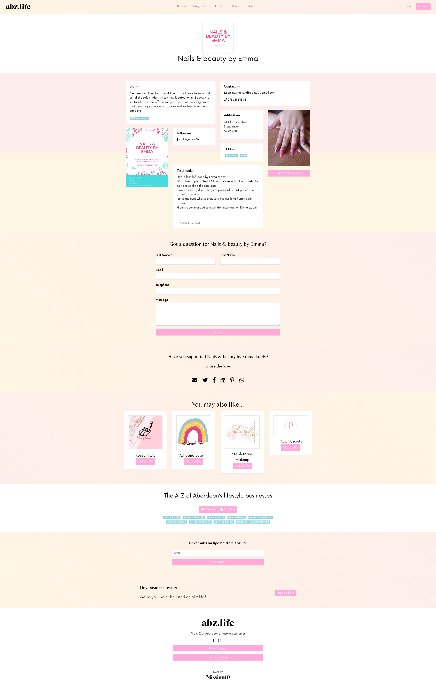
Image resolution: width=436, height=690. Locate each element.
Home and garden (176, 522)
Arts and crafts (172, 517)
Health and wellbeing (260, 517)
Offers (219, 6)
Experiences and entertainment (253, 522)
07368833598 (236, 99)
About (235, 6)
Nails (243, 155)
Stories (251, 6)
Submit (218, 332)
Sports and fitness (224, 522)
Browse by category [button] (191, 6)
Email (159, 270)
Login (407, 6)
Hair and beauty (139, 118)
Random (229, 509)
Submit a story (218, 657)
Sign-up (423, 6)
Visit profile (145, 461)
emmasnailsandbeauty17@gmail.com (251, 92)
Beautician (231, 155)
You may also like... (218, 404)
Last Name (228, 255)
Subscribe (218, 562)
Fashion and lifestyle (194, 517)
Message (162, 300)
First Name (163, 255)
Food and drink (216, 517)
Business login (218, 648)
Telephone (162, 285)
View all (209, 509)
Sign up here (286, 593)
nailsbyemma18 (188, 139)
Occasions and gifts (200, 522)
